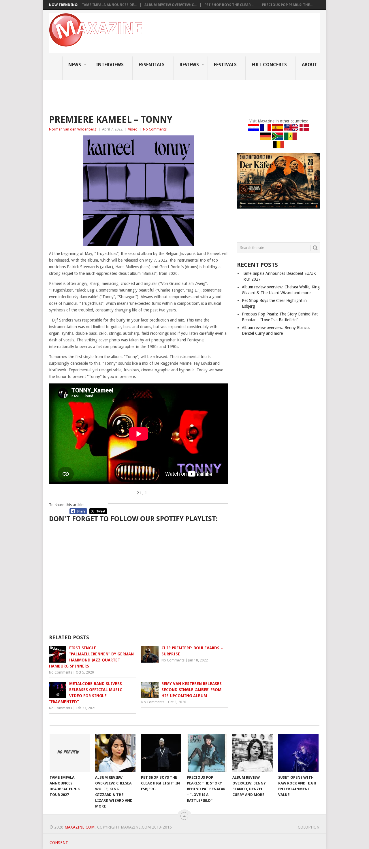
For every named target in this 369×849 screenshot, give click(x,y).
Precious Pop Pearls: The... (287, 5)
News (74, 64)
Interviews (110, 64)
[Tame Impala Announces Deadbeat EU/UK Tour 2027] (70, 753)
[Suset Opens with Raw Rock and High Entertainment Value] (298, 753)
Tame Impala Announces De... (109, 5)
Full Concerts (269, 64)
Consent (59, 842)
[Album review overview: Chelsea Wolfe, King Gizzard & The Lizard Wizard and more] (115, 753)
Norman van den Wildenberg (73, 129)
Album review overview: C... (170, 5)
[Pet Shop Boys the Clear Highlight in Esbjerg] (161, 753)
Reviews (189, 64)
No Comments (155, 129)
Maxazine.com (80, 827)
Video (133, 129)
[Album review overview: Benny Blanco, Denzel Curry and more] (252, 753)
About (309, 64)
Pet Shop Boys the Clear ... (229, 5)
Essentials (152, 64)
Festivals (225, 64)
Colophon (308, 827)
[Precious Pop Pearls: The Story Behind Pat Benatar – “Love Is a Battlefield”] (207, 753)
